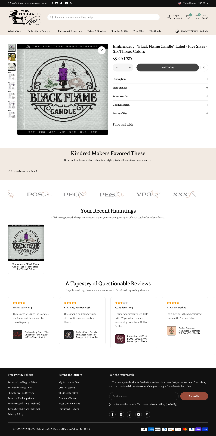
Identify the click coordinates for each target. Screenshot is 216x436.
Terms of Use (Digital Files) (22, 382)
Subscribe (194, 396)
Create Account (67, 387)
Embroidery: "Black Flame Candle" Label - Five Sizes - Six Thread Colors (25, 266)
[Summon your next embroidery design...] (51, 17)
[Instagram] (56, 3)
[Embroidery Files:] (17, 334)
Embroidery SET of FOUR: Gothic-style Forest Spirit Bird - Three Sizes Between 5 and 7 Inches (138, 339)
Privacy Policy (15, 414)
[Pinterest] (71, 3)
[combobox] (103, 17)
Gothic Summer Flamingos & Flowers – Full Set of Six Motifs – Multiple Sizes (190, 331)
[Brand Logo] (23, 194)
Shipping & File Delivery (21, 393)
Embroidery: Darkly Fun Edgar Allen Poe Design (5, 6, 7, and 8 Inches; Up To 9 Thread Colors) (88, 334)
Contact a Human (68, 398)
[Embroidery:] (26, 243)
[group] (62, 89)
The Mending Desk (68, 393)
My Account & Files (69, 382)
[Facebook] (52, 3)
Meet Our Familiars (69, 403)
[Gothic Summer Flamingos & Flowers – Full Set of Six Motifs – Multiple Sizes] (171, 330)
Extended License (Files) (20, 387)
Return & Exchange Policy (22, 398)
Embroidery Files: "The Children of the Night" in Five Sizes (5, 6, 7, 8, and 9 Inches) (37, 334)
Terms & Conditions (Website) (24, 403)
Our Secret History (69, 409)
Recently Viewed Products (194, 31)
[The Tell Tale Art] (25, 17)
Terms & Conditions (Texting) (24, 409)
